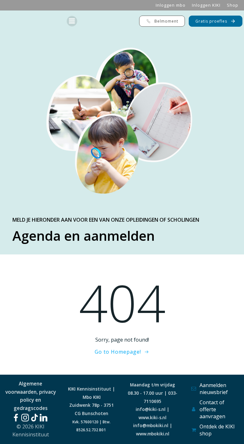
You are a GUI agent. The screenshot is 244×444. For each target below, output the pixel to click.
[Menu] (72, 21)
